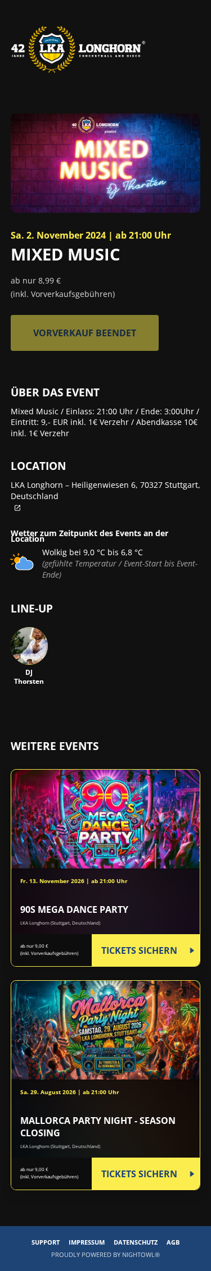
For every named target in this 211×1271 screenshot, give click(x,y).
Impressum (87, 1242)
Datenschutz (136, 1242)
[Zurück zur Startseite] (78, 49)
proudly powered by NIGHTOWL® (105, 1254)
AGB (173, 1242)
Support (46, 1242)
